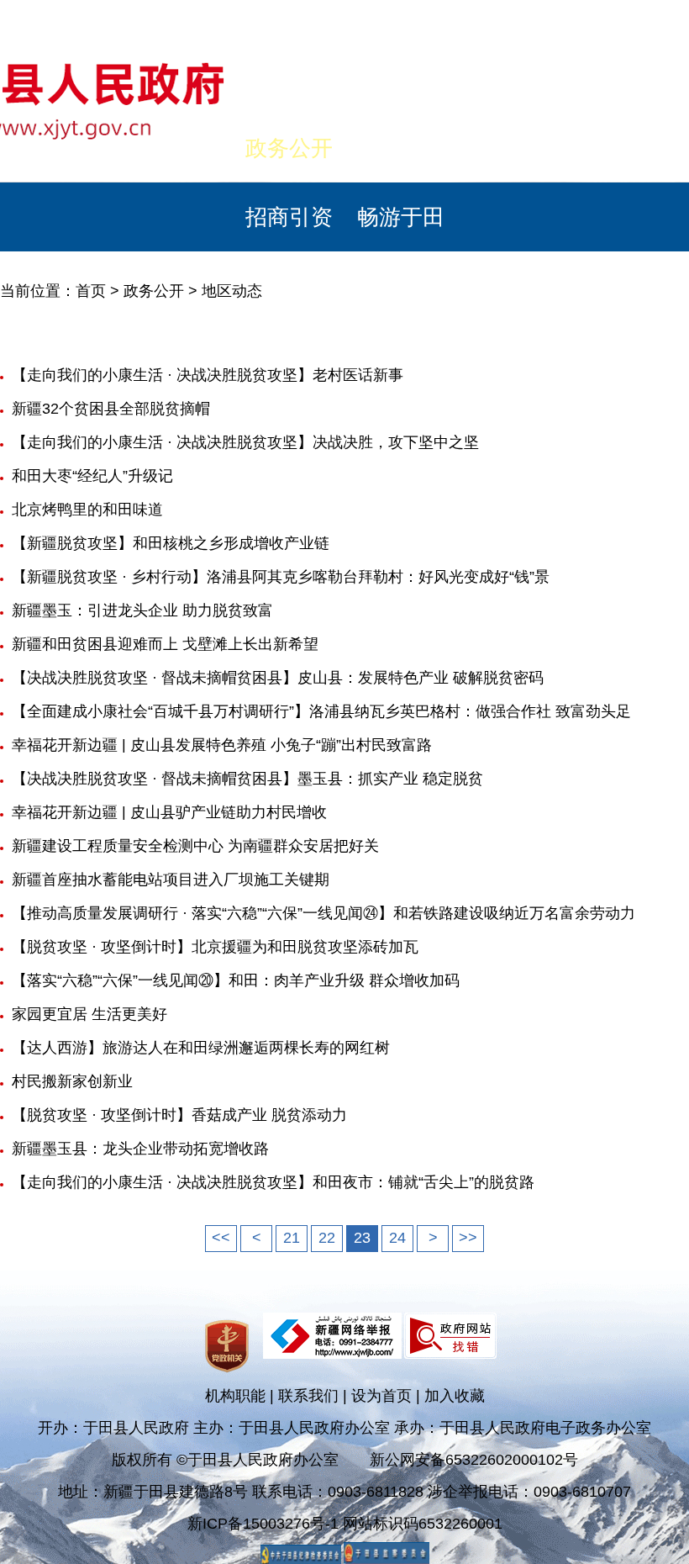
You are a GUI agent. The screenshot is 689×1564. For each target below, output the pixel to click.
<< (221, 1237)
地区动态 (232, 291)
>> (468, 1237)
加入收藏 (454, 1395)
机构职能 (235, 1395)
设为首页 (381, 1395)
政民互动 (400, 148)
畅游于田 (400, 217)
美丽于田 (177, 148)
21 (291, 1237)
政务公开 (289, 148)
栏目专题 (512, 148)
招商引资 (289, 217)
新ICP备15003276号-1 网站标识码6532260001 (344, 1523)
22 (326, 1237)
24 (397, 1237)
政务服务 (624, 148)
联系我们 (308, 1395)
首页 (65, 148)
